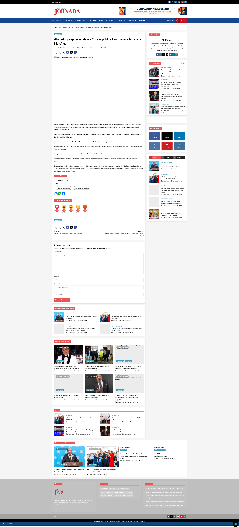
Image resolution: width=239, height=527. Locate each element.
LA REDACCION (60, 48)
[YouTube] (170, 54)
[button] (53, 20)
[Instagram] (185, 2)
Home (57, 20)
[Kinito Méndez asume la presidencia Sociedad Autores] (99, 354)
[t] (163, 54)
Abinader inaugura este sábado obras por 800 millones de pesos (105, 418)
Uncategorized (128, 495)
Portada (163, 211)
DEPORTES (121, 20)
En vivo (183, 20)
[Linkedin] (175, 2)
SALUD (101, 20)
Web (55, 291)
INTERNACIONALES (81, 20)
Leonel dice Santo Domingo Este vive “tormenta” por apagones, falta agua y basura (59, 329)
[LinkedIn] (173, 54)
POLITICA (93, 20)
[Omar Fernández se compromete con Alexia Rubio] (68, 383)
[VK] (179, 2)
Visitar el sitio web (64, 188)
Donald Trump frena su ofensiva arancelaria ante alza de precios (105, 329)
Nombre (56, 276)
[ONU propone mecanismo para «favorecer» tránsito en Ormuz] (69, 456)
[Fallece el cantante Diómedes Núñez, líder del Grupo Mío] (99, 383)
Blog (54, 516)
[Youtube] (182, 2)
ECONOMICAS (110, 20)
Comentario (58, 251)
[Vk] (176, 54)
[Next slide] (184, 63)
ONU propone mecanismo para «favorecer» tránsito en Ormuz (59, 317)
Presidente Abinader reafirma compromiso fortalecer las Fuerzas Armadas (105, 431)
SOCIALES (142, 20)
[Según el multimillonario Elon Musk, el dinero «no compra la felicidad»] (129, 354)
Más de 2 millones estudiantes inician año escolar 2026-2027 (105, 317)
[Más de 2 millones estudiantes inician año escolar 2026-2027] (103, 456)
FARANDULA (132, 20)
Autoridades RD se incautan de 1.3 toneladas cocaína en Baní (154, 214)
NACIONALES (67, 20)
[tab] (155, 157)
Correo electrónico (59, 284)
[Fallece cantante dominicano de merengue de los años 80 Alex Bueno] (68, 354)
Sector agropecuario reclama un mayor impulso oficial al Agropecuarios (154, 96)
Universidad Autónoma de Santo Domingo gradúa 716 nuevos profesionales (59, 431)
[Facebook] (169, 2)
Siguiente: (124, 234)
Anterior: (68, 232)
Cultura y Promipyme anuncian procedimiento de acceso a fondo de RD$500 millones (127, 397)
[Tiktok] (167, 54)
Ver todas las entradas (82, 188)
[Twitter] (172, 2)
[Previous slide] (181, 63)
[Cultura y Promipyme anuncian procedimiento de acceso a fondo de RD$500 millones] (129, 383)
